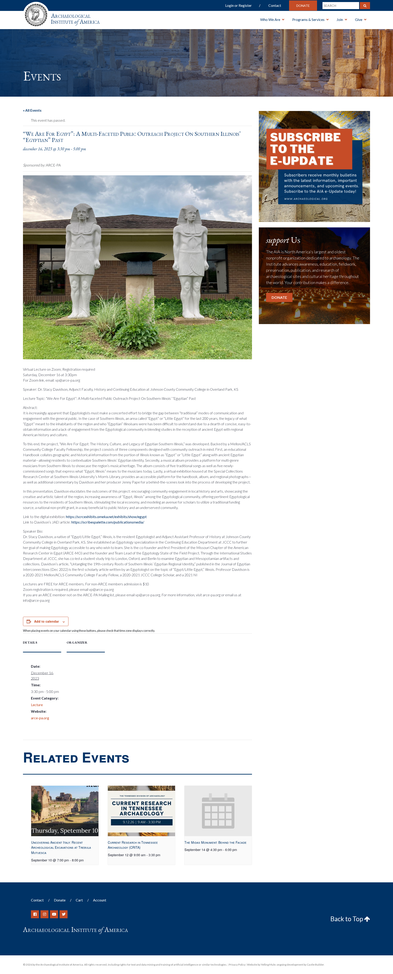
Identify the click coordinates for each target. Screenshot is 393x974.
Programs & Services (308, 19)
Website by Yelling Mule (261, 964)
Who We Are (270, 19)
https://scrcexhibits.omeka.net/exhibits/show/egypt (106, 516)
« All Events (32, 110)
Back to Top (347, 919)
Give (358, 19)
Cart (79, 900)
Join (340, 19)
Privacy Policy (237, 964)
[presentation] (64, 811)
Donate (303, 6)
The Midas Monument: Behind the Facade (215, 842)
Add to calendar (46, 621)
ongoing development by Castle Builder (300, 964)
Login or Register (238, 5)
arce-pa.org (40, 718)
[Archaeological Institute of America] (36, 13)
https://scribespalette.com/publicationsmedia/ (107, 522)
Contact (274, 5)
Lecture (37, 704)
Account (99, 900)
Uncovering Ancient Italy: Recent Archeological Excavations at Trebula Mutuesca (61, 847)
